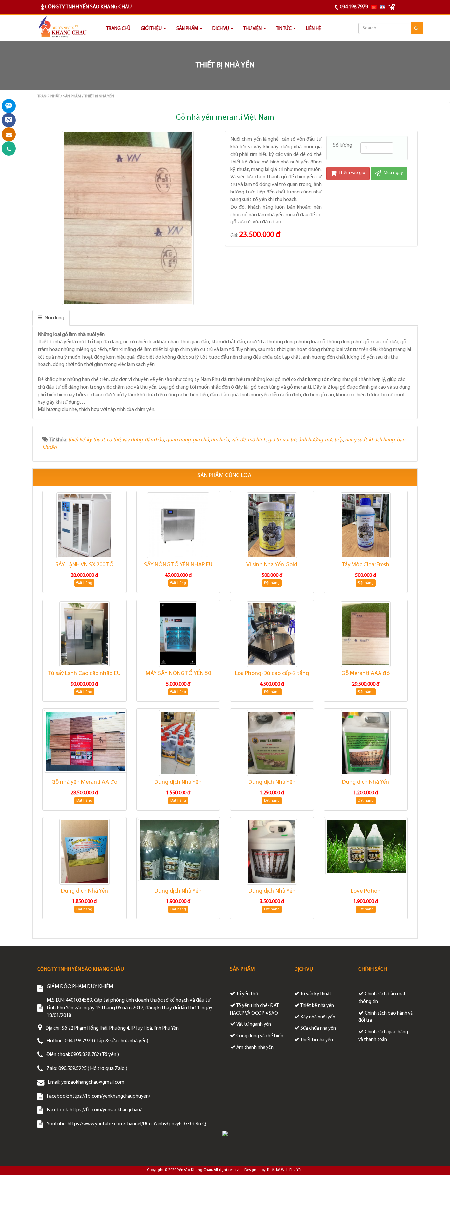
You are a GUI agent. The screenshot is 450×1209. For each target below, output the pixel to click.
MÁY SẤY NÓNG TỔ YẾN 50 (178, 674)
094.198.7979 (354, 7)
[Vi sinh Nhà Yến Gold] (272, 525)
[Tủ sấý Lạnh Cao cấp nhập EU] (84, 634)
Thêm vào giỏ (351, 172)
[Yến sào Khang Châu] (62, 27)
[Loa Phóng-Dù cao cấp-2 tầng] (272, 634)
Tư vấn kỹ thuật (315, 994)
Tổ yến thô (247, 994)
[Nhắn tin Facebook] (9, 120)
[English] (382, 7)
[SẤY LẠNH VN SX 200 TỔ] (84, 525)
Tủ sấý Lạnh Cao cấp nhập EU (84, 674)
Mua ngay (393, 172)
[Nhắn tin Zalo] (9, 106)
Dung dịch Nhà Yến (178, 782)
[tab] (51, 318)
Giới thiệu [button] (152, 28)
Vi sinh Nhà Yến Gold (271, 565)
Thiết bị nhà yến (316, 1040)
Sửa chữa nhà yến (318, 1028)
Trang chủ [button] (118, 28)
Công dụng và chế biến (259, 1036)
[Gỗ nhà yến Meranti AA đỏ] (84, 741)
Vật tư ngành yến (253, 1024)
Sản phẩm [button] (187, 28)
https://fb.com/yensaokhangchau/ (106, 1110)
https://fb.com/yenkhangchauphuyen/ (110, 1096)
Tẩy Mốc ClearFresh (365, 565)
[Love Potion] (365, 847)
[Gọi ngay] (9, 148)
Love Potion (365, 891)
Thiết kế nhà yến (317, 1005)
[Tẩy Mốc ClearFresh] (365, 525)
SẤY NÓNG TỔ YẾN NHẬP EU (178, 565)
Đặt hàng (84, 583)
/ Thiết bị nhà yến (98, 96)
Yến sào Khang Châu (194, 1170)
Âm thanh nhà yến (255, 1047)
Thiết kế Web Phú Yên (285, 1170)
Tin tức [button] (284, 28)
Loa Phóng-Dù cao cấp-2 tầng (272, 674)
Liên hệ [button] (313, 28)
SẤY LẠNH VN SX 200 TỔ (84, 565)
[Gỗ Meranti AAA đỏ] (365, 634)
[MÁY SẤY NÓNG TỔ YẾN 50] (178, 634)
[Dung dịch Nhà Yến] (178, 743)
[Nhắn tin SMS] (9, 134)
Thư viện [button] (253, 28)
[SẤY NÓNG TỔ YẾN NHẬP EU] (178, 525)
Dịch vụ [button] (221, 28)
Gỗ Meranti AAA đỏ (365, 674)
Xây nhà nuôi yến (317, 1017)
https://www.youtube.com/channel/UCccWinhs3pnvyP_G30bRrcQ (137, 1124)
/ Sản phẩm (71, 96)
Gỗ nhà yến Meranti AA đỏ (84, 782)
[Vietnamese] (374, 7)
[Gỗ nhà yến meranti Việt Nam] (128, 218)
